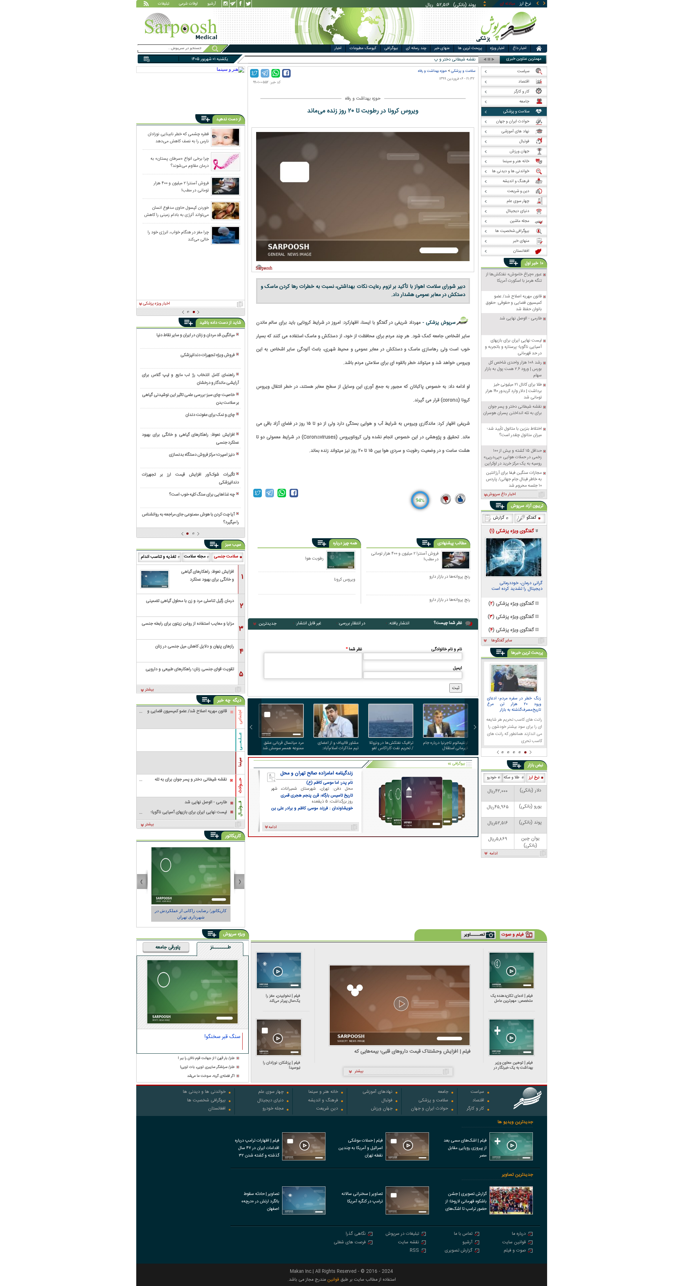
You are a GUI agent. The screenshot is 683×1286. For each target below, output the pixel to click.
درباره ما (519, 1234)
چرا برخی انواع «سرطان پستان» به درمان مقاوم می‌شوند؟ (179, 162)
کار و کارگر (475, 1109)
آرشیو (211, 4)
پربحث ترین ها (470, 48)
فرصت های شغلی (350, 1242)
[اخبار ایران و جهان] (507, 43)
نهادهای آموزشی (377, 1092)
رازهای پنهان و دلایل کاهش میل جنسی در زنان (194, 646)
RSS (414, 1251)
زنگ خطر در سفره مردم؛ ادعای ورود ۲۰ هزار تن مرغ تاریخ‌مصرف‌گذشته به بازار (514, 704)
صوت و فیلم (515, 1251)
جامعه (443, 1092)
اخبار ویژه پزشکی (156, 304)
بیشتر (149, 690)
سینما (240, 762)
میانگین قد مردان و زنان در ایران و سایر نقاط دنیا (196, 335)
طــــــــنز (220, 947)
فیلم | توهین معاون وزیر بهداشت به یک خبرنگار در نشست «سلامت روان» (513, 1065)
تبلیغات (163, 4)
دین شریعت (327, 1109)
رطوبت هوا (314, 558)
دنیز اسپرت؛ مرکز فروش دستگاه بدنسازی (202, 454)
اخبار (338, 48)
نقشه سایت (408, 1242)
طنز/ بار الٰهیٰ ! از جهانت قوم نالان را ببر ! (206, 1058)
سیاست (477, 1092)
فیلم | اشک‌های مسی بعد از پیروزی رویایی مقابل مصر (465, 1148)
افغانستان (217, 1109)
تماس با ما (463, 1234)
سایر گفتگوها (501, 641)
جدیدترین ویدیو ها (515, 1122)
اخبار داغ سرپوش (501, 494)
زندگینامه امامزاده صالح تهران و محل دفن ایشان (316, 773)
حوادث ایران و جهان (429, 1109)
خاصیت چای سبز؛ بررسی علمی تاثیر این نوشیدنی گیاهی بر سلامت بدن (190, 398)
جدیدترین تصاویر (517, 1175)
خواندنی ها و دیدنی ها (204, 1092)
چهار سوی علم (271, 1092)
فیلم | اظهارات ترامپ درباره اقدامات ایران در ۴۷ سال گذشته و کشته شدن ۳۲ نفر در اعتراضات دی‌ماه (257, 1148)
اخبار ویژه (497, 48)
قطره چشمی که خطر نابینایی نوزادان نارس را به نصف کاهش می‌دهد (178, 137)
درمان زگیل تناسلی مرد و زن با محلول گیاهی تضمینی (190, 600)
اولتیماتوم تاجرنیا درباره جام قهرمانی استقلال (445, 745)
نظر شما (354, 649)
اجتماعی (240, 717)
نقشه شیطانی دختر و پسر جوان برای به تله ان (437, 60)
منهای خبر (442, 48)
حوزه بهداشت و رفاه (432, 71)
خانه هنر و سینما (323, 1092)
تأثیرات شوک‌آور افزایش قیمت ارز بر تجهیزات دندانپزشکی (190, 478)
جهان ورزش (381, 1109)
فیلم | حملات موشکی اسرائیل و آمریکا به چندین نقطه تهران (360, 1148)
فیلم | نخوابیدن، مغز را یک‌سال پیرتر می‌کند (283, 998)
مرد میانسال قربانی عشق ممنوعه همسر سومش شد (283, 745)
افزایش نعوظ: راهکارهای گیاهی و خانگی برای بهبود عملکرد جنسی (190, 438)
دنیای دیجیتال (270, 1101)
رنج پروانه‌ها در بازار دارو (449, 577)
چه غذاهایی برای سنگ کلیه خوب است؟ (202, 494)
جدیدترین (267, 623)
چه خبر (224, 700)
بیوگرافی (391, 48)
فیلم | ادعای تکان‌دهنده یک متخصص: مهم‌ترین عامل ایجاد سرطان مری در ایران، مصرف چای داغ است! (512, 998)
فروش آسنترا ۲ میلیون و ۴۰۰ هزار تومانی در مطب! (405, 557)
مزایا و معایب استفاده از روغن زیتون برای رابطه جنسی (188, 623)
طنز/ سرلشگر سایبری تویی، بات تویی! (207, 1067)
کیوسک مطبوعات (363, 48)
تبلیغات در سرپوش (402, 1234)
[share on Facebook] (286, 73)
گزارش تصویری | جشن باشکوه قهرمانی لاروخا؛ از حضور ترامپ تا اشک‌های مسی (466, 1202)
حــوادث (240, 785)
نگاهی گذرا (356, 1234)
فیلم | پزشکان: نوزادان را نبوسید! (281, 1065)
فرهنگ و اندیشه (323, 1101)
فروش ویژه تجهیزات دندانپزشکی (207, 355)
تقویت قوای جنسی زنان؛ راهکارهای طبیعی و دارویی (189, 669)
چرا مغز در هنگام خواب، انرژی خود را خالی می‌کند (178, 235)
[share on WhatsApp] (275, 73)
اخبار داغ (519, 48)
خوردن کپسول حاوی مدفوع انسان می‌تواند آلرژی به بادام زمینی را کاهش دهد (176, 211)
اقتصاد (478, 1101)
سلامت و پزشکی (463, 71)
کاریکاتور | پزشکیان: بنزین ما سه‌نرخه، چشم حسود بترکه (190, 914)
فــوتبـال (240, 808)
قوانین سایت (514, 1242)
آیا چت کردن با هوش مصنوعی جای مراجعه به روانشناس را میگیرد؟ (190, 518)
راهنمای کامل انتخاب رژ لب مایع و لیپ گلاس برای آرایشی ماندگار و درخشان (190, 378)
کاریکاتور (233, 836)
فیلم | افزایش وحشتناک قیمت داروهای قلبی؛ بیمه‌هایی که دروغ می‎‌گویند (412, 1052)
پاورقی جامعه (167, 947)
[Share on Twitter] (254, 73)
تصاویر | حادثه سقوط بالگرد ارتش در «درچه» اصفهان (260, 1201)
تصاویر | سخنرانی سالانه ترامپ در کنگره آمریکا (362, 1197)
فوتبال (386, 1101)
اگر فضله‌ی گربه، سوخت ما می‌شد (211, 1076)
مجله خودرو (273, 1109)
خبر (535, 263)
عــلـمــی (240, 741)
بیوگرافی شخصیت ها (206, 1101)
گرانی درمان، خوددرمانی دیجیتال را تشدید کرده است (517, 587)
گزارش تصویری (458, 1251)
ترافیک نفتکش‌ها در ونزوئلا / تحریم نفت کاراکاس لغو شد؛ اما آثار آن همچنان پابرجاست (391, 745)
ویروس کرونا (344, 579)
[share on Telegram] (265, 73)
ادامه (493, 854)
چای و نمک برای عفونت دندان (210, 414)
